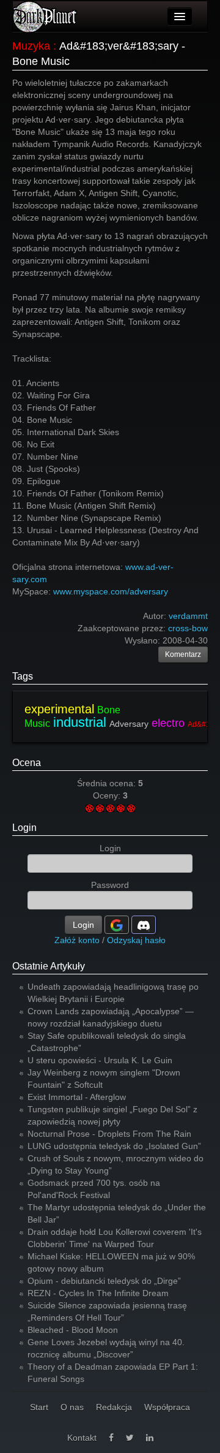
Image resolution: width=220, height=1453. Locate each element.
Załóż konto (77, 940)
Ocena (26, 762)
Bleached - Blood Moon (73, 1330)
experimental (59, 709)
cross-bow (188, 628)
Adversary (128, 724)
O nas (72, 1407)
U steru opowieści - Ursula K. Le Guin (100, 1060)
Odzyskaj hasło (136, 940)
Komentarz (183, 654)
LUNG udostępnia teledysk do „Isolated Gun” (114, 1146)
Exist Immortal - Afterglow (77, 1097)
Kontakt (82, 1438)
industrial (79, 722)
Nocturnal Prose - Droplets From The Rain (109, 1134)
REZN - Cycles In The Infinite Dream (98, 1293)
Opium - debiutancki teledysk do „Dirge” (104, 1281)
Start (39, 1407)
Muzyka (31, 46)
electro (168, 723)
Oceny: (108, 795)
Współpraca (167, 1407)
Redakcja (114, 1407)
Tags (22, 676)
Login (24, 827)
